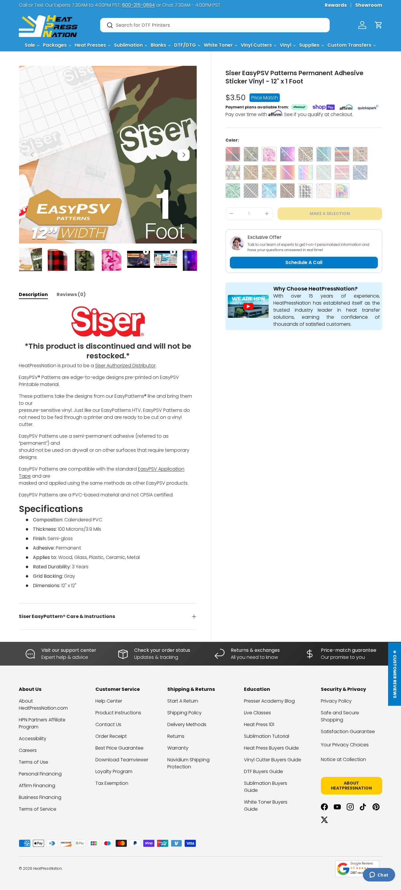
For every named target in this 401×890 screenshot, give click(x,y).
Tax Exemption (111, 783)
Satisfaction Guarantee (348, 731)
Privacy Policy (336, 701)
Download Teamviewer (121, 759)
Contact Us (108, 724)
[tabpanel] (108, 447)
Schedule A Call (303, 262)
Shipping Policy (184, 712)
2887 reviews (359, 873)
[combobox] (215, 25)
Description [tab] (33, 294)
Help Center (108, 701)
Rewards (336, 5)
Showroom (368, 5)
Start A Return (182, 701)
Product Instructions (118, 712)
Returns (175, 736)
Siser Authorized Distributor (125, 365)
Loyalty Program (113, 771)
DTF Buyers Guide (263, 771)
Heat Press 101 (259, 724)
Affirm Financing (37, 785)
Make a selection (330, 213)
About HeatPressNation (351, 785)
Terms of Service (37, 809)
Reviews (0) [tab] (71, 294)
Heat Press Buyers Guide (271, 748)
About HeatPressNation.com (43, 704)
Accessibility (32, 738)
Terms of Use (33, 762)
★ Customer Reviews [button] (395, 674)
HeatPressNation (47, 868)
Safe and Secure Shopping (340, 716)
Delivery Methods (186, 724)
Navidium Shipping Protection (188, 763)
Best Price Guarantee (119, 748)
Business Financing (40, 797)
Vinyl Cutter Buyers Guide (272, 759)
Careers (28, 750)
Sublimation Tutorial (266, 736)
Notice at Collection (343, 759)
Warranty (177, 748)
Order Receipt (111, 736)
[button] (378, 25)
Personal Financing (40, 773)
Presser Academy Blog (269, 701)
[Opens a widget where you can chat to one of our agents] (379, 875)
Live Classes (257, 712)
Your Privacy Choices (345, 744)
